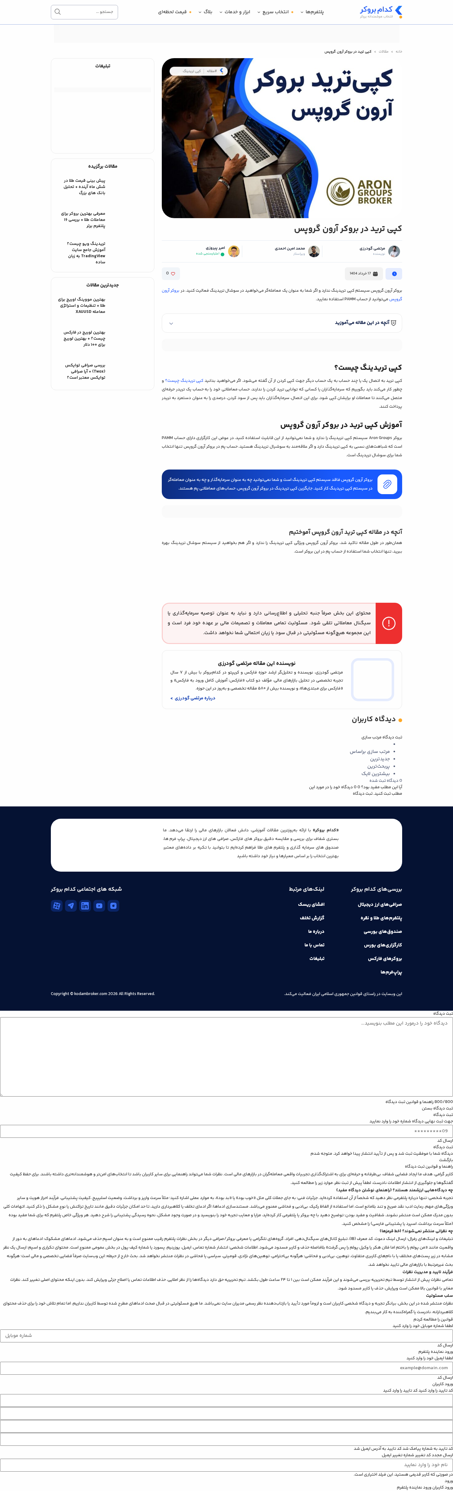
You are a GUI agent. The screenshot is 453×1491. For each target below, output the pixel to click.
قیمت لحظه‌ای (172, 12)
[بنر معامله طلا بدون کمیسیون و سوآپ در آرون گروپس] (102, 107)
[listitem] (102, 187)
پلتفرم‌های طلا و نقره (381, 918)
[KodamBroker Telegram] (71, 906)
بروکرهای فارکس (385, 959)
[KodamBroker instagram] (113, 906)
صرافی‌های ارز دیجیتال (380, 905)
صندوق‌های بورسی (383, 932)
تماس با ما (314, 945)
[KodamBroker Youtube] (99, 906)
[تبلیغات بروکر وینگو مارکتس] (282, 345)
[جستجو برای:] (84, 12)
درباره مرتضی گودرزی (195, 698)
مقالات (384, 52)
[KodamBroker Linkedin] (85, 906)
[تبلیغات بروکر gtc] (282, 517)
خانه (399, 52)
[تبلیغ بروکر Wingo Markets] (226, 41)
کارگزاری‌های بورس (383, 945)
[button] (282, 323)
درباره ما (316, 932)
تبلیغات (316, 959)
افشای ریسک (311, 905)
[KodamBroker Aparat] (57, 906)
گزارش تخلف (312, 918)
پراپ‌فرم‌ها (391, 972)
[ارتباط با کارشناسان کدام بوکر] (18, 1472)
